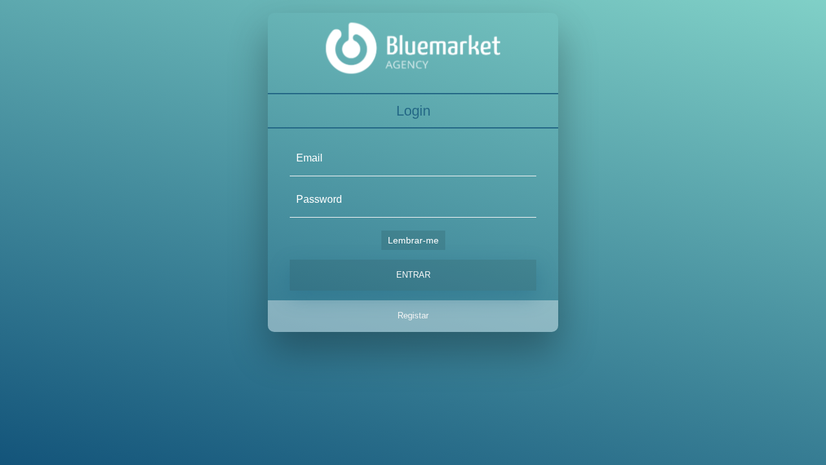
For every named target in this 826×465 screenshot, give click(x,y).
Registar (413, 315)
